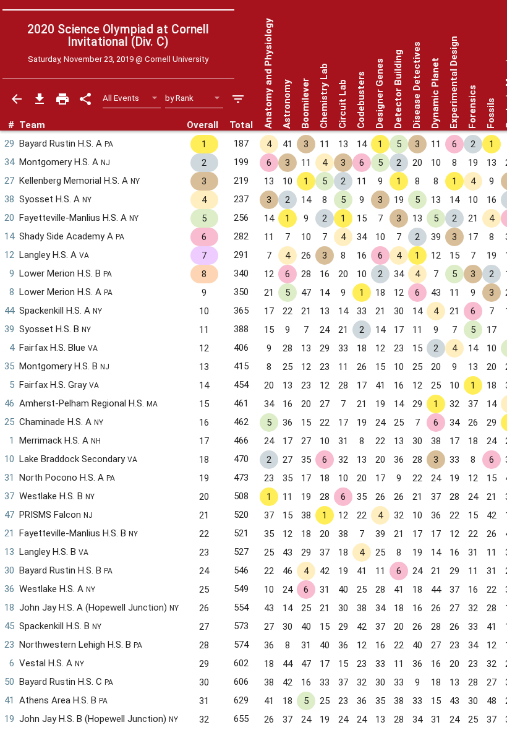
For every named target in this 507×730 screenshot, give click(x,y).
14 (9, 236)
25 (9, 421)
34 (9, 162)
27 (9, 180)
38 (9, 199)
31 (9, 477)
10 (9, 459)
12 (9, 254)
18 (9, 607)
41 (9, 700)
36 (9, 589)
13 (9, 551)
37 (9, 496)
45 (9, 626)
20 (9, 217)
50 (9, 681)
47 (9, 514)
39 (9, 329)
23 (9, 644)
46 (9, 403)
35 (9, 366)
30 (9, 570)
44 (9, 310)
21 (9, 533)
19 (9, 718)
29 (9, 143)
